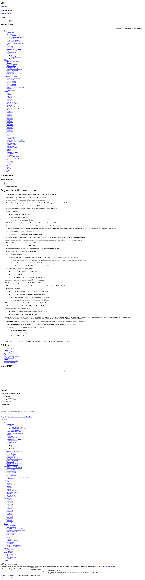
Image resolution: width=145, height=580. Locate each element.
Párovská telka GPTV (13, 108)
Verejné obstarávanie (12, 47)
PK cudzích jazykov (12, 143)
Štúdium (6, 60)
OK (11, 21)
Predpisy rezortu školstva (14, 41)
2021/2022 (10, 119)
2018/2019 (10, 123)
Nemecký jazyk (11, 144)
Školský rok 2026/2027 (17, 35)
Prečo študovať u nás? (13, 79)
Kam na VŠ (10, 72)
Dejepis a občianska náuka (14, 156)
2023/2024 (10, 116)
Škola (5, 31)
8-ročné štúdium (11, 84)
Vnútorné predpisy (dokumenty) (15, 43)
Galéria (6, 159)
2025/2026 (10, 113)
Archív (9, 170)
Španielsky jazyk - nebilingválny (16, 141)
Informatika (10, 155)
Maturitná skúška (11, 66)
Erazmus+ (10, 94)
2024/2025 (10, 114)
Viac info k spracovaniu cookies (106, 566)
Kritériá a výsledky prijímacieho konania (18, 477)
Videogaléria (10, 162)
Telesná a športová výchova (14, 158)
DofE (8, 93)
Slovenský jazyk (11, 137)
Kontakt (6, 172)
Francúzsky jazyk (12, 147)
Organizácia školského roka (14, 61)
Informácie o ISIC (12, 52)
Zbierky (9, 97)
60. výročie (14, 55)
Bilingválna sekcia (12, 67)
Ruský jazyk (10, 146)
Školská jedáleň (11, 168)
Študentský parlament (13, 103)
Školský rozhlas (11, 106)
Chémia (9, 150)
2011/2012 (10, 134)
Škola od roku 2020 (12, 165)
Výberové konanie (12, 51)
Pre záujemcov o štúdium (10, 76)
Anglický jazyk (11, 138)
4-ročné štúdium (11, 81)
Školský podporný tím (16, 40)
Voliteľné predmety (12, 64)
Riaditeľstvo (10, 32)
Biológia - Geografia (12, 152)
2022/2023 (10, 117)
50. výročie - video (16, 57)
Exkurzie (9, 99)
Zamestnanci (10, 34)
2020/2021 (10, 120)
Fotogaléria (10, 161)
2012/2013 (10, 131)
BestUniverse (10, 414)
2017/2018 (10, 126)
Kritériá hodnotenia (12, 70)
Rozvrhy (9, 63)
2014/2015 (10, 129)
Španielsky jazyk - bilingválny (15, 140)
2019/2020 (10, 122)
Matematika (10, 153)
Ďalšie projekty (11, 96)
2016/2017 (10, 125)
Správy (9, 44)
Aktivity (6, 91)
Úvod (5, 183)
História (9, 54)
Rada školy (10, 46)
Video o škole (11, 90)
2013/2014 (10, 132)
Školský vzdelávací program (14, 69)
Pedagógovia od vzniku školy (18, 428)
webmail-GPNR (129, 28)
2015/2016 (10, 128)
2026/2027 (10, 111)
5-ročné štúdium (11, 82)
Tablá (12, 58)
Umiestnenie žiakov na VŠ (14, 73)
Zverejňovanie (8, 164)
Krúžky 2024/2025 (12, 102)
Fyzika (9, 149)
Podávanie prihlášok (12, 85)
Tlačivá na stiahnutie (12, 75)
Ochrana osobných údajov (14, 49)
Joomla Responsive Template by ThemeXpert (20, 417)
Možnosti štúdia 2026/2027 (14, 78)
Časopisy (9, 105)
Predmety (6, 135)
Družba (9, 100)
